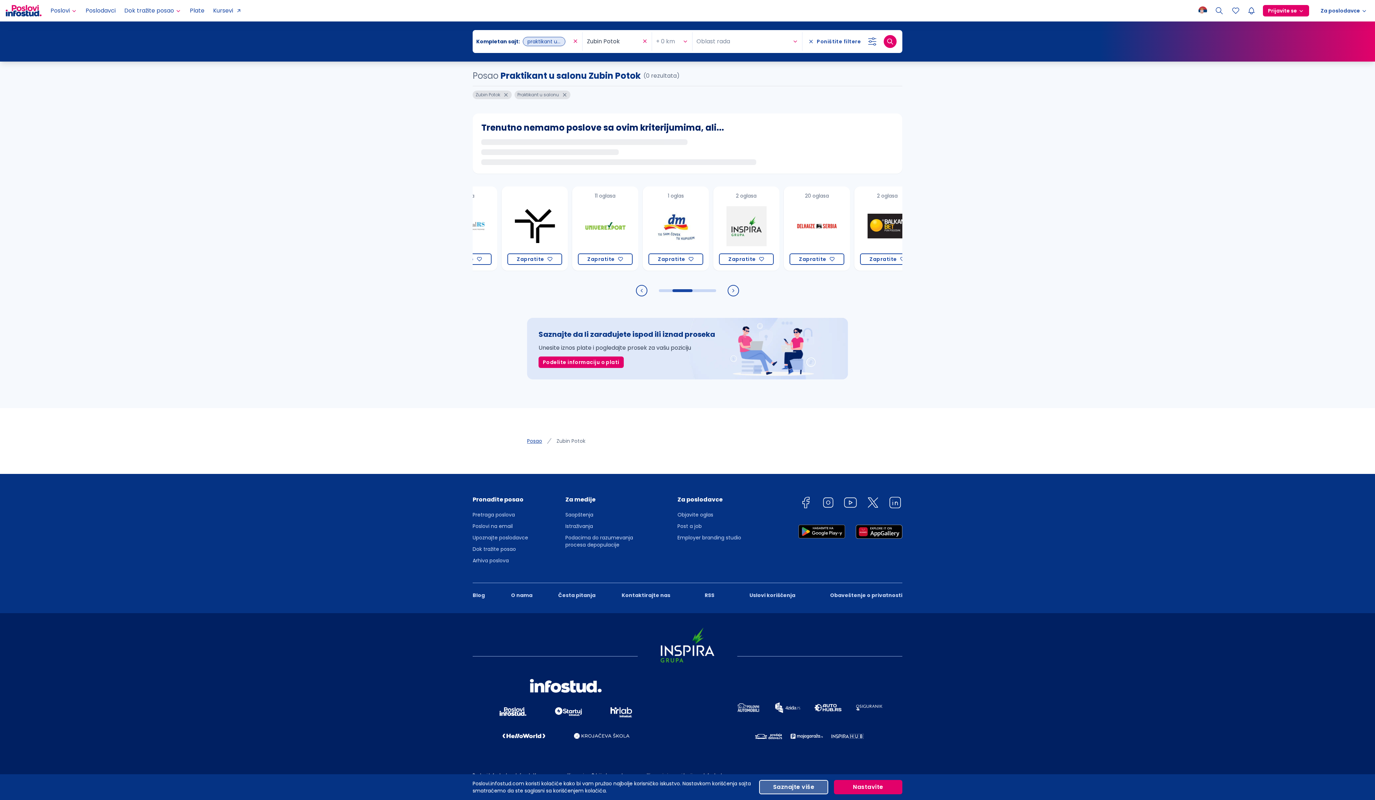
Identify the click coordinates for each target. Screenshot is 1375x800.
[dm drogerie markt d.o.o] (643, 228)
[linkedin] (895, 503)
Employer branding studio (709, 537)
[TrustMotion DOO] (502, 228)
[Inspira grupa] (714, 228)
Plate (197, 10)
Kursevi (223, 10)
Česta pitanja (576, 595)
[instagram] (828, 503)
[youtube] (850, 503)
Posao (534, 441)
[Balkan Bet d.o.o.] (855, 228)
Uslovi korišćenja (772, 595)
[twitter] (873, 503)
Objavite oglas (695, 514)
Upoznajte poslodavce (500, 537)
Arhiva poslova (491, 560)
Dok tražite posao (494, 549)
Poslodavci (101, 10)
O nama (521, 595)
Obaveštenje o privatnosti (866, 595)
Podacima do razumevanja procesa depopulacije (599, 541)
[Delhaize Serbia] (784, 228)
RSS (709, 595)
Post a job (689, 526)
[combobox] (524, 41)
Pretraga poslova (494, 514)
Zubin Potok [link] (570, 441)
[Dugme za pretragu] (890, 41)
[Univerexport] (573, 228)
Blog (479, 595)
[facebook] (806, 503)
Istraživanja (579, 526)
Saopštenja (579, 514)
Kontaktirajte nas (646, 595)
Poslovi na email (493, 526)
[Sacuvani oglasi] (1236, 10)
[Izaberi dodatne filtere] (872, 41)
